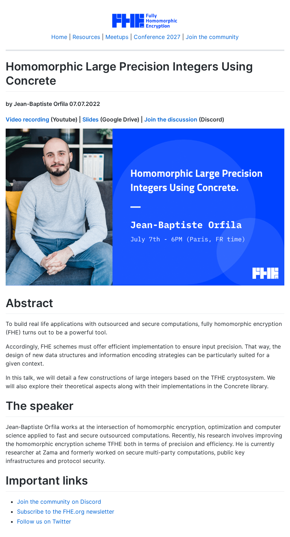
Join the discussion (170, 119)
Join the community (212, 36)
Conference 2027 (157, 36)
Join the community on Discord (59, 501)
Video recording (27, 119)
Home (59, 36)
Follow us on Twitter (44, 521)
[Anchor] (103, 103)
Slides (90, 119)
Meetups (116, 36)
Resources (86, 36)
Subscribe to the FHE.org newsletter (65, 511)
